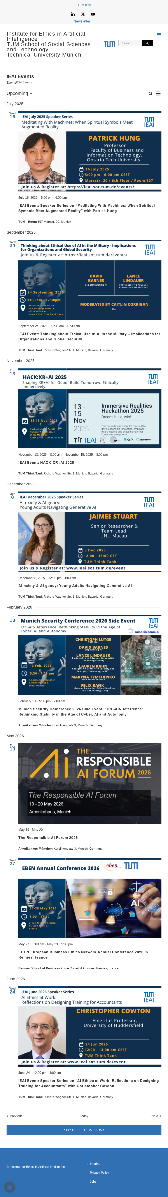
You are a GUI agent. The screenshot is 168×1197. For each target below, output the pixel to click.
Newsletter (82, 21)
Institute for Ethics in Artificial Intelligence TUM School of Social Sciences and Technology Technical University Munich (49, 44)
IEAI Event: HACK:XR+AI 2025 (46, 462)
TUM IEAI (84, 5)
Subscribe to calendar (84, 1130)
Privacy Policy (99, 1172)
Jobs (93, 1181)
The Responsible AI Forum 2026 (48, 837)
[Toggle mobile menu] (159, 34)
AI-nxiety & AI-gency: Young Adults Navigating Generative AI (75, 585)
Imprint (95, 1163)
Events (11, 82)
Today (84, 1116)
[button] (9, 1187)
